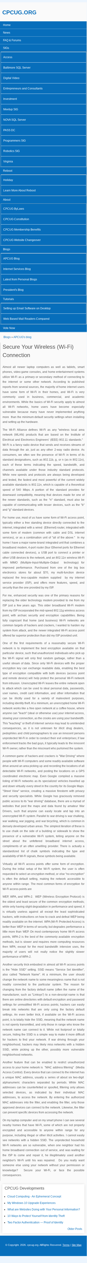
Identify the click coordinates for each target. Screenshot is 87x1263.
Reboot (7, 170)
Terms (66, 1245)
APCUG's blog (22, 337)
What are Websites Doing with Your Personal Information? (43, 1209)
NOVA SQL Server (14, 119)
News (6, 32)
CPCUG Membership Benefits (22, 229)
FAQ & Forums (12, 40)
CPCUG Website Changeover (22, 240)
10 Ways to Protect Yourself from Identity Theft (36, 1216)
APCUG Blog (11, 258)
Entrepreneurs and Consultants (23, 88)
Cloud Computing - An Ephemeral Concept (34, 1196)
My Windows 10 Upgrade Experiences (31, 1203)
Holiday (8, 180)
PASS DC (9, 130)
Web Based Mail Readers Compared (26, 318)
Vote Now (9, 328)
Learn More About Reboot (19, 190)
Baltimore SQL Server (17, 67)
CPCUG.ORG (19, 12)
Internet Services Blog (17, 269)
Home (7, 25)
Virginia (8, 161)
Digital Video (11, 78)
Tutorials (8, 299)
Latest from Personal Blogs (20, 279)
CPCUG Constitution (16, 219)
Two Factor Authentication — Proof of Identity (35, 1222)
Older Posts (75, 1229)
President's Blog (13, 289)
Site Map (76, 1245)
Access (7, 57)
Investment (10, 99)
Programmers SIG (14, 140)
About (6, 199)
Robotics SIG (11, 151)
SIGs (6, 48)
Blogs (6, 249)
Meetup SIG (10, 109)
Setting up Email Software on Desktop (27, 308)
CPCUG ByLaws (13, 208)
